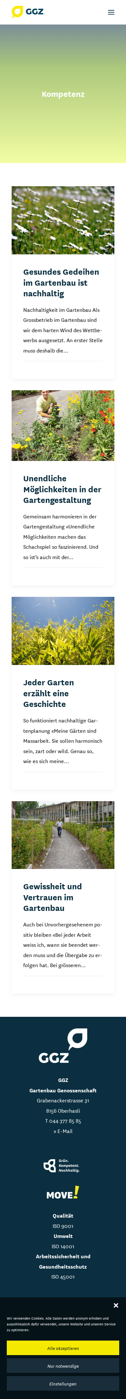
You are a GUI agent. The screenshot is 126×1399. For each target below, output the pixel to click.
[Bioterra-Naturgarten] (63, 1192)
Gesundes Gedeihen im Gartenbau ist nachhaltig (61, 282)
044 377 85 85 (65, 1120)
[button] (116, 1305)
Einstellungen (63, 1383)
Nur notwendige (63, 1366)
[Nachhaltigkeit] (63, 1166)
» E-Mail (63, 1131)
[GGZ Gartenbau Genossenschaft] (27, 12)
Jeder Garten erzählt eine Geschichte (48, 692)
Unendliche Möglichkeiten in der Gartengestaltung (62, 488)
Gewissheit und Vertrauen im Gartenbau (52, 896)
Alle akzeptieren (63, 1348)
